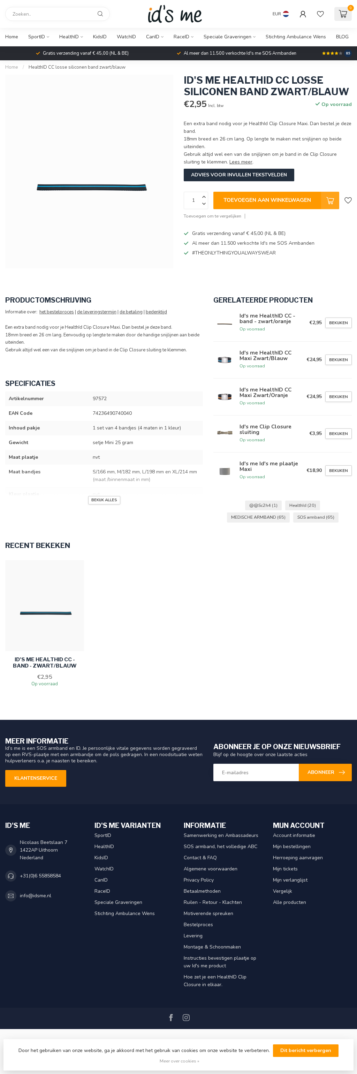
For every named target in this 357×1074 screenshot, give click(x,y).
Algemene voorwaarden (210, 869)
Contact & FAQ (200, 857)
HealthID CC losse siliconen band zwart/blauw (77, 67)
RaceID (181, 36)
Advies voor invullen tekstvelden (239, 175)
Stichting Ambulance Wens (296, 36)
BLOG (342, 36)
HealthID (69, 36)
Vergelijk (282, 891)
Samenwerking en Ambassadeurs (221, 835)
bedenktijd (156, 312)
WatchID (126, 36)
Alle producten (289, 902)
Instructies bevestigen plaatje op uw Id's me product (220, 962)
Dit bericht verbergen (305, 1050)
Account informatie (294, 835)
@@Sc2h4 (263, 505)
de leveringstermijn (96, 312)
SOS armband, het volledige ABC (220, 846)
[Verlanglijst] (320, 14)
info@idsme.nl (35, 895)
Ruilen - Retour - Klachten (213, 902)
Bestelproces (198, 924)
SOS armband (315, 517)
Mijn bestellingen (292, 846)
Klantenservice (35, 778)
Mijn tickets (285, 869)
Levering (193, 935)
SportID (36, 36)
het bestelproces (56, 312)
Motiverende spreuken (208, 913)
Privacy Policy (199, 880)
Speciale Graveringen (227, 36)
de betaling (131, 312)
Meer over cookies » (179, 1061)
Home (11, 36)
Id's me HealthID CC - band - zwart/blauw (45, 662)
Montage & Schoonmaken (212, 947)
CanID (152, 36)
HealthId (302, 505)
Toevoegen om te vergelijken (212, 216)
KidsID (100, 36)
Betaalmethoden (202, 891)
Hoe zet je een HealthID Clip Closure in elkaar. (215, 981)
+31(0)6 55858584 (40, 876)
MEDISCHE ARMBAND (258, 517)
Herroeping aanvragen (298, 857)
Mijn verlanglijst (290, 880)
